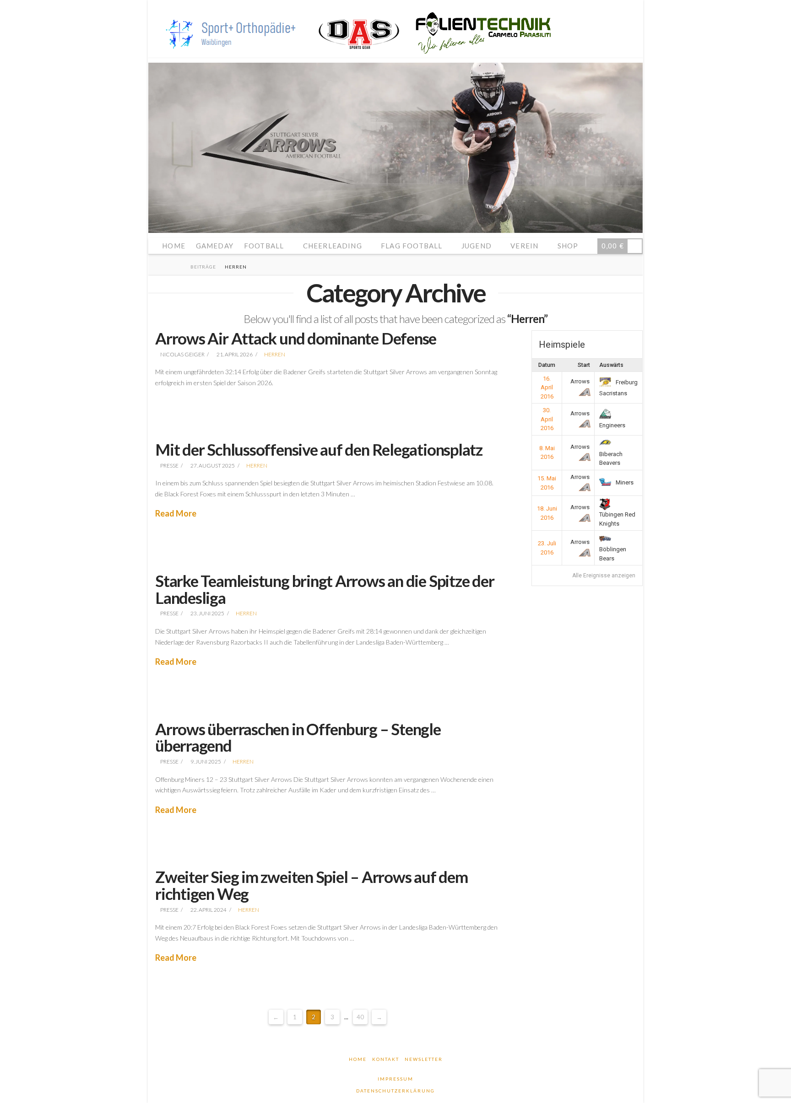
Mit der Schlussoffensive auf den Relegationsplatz (318, 449)
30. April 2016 (547, 419)
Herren (274, 354)
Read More (175, 513)
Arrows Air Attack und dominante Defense (295, 338)
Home (358, 1059)
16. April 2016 (547, 387)
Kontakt (385, 1059)
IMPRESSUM (395, 1078)
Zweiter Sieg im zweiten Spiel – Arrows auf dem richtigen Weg (311, 885)
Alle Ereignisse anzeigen (603, 575)
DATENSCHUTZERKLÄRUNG (395, 1090)
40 (360, 1017)
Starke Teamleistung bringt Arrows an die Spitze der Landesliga (324, 589)
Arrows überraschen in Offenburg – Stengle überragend (298, 737)
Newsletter (424, 1059)
